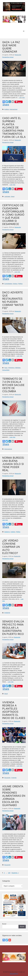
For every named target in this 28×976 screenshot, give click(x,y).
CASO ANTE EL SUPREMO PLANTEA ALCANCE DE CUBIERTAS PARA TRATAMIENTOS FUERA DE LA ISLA (14, 127)
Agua (5, 367)
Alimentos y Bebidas (14, 367)
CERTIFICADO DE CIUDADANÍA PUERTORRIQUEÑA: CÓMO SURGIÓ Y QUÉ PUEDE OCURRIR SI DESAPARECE (13, 215)
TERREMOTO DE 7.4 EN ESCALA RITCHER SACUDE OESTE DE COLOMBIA (13, 385)
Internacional (13, 109)
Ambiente (7, 612)
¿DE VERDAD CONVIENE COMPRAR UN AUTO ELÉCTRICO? (11, 547)
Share (6, 104)
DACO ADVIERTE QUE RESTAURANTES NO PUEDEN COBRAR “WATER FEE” (12, 300)
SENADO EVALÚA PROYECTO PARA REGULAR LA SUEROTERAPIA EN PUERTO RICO (13, 627)
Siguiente (15, 873)
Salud (12, 196)
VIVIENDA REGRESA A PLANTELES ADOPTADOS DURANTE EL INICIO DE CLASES (13, 710)
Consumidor (5, 370)
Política (20, 283)
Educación (7, 777)
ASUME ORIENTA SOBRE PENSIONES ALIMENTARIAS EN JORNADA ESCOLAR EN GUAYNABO (13, 796)
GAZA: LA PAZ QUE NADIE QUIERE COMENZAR (11, 47)
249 (9, 873)
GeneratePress (14, 973)
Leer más (22, 97)
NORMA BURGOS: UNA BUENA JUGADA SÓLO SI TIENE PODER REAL (13, 464)
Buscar (4, 924)
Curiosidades (8, 283)
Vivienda (13, 777)
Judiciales (7, 196)
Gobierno (7, 532)
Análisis (6, 109)
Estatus (15, 283)
